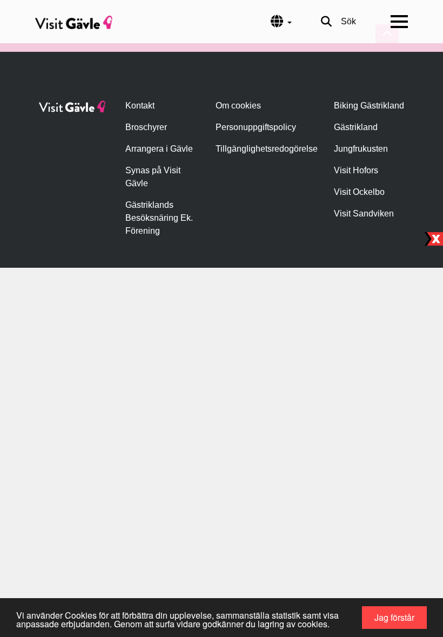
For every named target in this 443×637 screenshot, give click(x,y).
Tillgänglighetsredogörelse (267, 148)
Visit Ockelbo (359, 191)
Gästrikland (356, 127)
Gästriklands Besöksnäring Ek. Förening (159, 217)
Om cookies (238, 105)
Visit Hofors (356, 170)
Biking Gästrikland (369, 105)
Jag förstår (394, 617)
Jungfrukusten (361, 148)
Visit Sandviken (364, 213)
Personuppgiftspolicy (256, 127)
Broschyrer (146, 127)
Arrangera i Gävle (159, 148)
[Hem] (73, 21)
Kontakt (140, 105)
